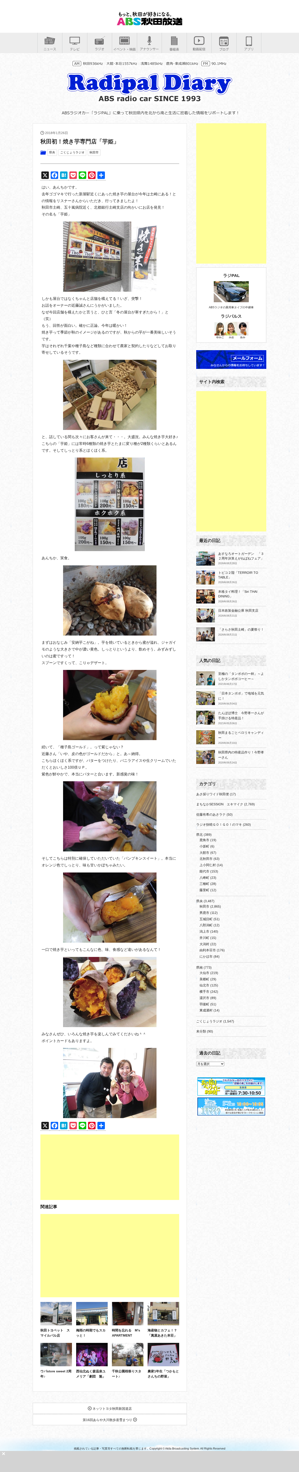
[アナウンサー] (149, 49)
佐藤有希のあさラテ (211, 814)
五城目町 (206, 919)
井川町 (204, 938)
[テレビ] (74, 49)
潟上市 (204, 931)
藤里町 (204, 890)
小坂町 (204, 846)
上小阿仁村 (207, 865)
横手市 (204, 991)
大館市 (204, 852)
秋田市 (94, 152)
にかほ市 (206, 956)
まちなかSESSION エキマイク (219, 804)
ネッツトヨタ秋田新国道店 (112, 1408)
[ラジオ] (99, 49)
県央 (52, 152)
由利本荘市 (207, 950)
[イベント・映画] (124, 49)
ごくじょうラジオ (72, 152)
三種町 (204, 884)
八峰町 (204, 878)
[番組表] (174, 49)
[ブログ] (224, 49)
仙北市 (204, 985)
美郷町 (204, 979)
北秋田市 (206, 859)
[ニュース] (50, 49)
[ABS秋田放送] (149, 23)
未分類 (201, 1031)
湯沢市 (204, 998)
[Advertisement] (109, 1167)
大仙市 (204, 973)
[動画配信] (199, 49)
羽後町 (204, 1004)
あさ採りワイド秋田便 (212, 794)
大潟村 (204, 944)
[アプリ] (249, 49)
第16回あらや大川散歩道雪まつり (108, 1420)
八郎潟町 (206, 925)
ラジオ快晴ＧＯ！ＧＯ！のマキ (219, 824)
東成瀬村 (206, 1010)
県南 (199, 967)
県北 (199, 834)
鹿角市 (204, 840)
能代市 (204, 871)
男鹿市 (204, 913)
